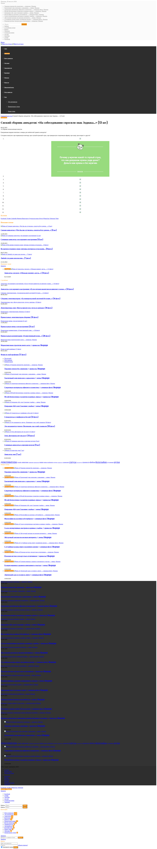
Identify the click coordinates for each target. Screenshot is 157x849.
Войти (15, 847)
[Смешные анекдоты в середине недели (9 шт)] (21, 441)
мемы (45, 462)
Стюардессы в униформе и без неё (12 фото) (21, 417)
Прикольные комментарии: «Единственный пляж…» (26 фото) (25, 336)
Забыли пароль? (23, 845)
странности (86, 462)
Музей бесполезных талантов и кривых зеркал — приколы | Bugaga (25, 11)
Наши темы (11, 111)
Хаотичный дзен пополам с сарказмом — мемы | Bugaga (21, 8)
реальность (59, 462)
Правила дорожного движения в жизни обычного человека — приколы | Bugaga (33, 718)
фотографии (101, 462)
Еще (5, 97)
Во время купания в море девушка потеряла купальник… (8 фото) (27, 249)
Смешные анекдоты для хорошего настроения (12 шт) (22, 239)
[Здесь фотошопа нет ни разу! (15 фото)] (19, 431)
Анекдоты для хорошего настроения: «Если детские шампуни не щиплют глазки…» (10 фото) (37, 289)
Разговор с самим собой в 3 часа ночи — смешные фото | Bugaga (26, 709)
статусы (72, 462)
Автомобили (8, 826)
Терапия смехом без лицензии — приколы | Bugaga (20, 6)
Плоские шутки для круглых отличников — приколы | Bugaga (23, 21)
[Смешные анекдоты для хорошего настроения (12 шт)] (21, 235)
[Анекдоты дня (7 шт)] (14, 450)
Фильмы (6, 77)
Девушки (6, 63)
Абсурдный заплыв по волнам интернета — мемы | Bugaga (22, 18)
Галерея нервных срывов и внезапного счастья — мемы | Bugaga (30, 565)
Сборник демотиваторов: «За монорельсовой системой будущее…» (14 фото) (30, 298)
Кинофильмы (8, 827)
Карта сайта (8, 771)
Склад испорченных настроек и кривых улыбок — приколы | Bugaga (25, 16)
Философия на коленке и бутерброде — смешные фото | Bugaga (24, 14)
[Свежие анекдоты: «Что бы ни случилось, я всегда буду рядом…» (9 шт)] (26, 226)
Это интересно (12, 102)
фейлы (92, 462)
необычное (50, 462)
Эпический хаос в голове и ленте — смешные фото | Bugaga (27, 575)
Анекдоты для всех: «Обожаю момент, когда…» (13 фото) (26, 273)
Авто (5, 48)
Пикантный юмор (9, 87)
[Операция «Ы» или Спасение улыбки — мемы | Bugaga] (25, 402)
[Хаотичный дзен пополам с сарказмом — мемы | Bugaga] (25, 374)
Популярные (8, 360)
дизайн (19, 462)
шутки (117, 462)
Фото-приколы (8, 92)
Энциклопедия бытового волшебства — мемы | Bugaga (23, 699)
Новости (6, 82)
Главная (3, 116)
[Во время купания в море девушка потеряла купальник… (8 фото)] (24, 245)
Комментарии (8, 361)
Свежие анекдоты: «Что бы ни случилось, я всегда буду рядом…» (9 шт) (29, 230)
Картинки (7, 73)
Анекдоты (7, 53)
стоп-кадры (79, 462)
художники (110, 462)
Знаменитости (8, 68)
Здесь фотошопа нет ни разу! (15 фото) (19, 435)
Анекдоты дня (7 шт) (12, 454)
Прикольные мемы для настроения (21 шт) (18, 326)
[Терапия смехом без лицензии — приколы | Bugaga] (23, 365)
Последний (7, 358)
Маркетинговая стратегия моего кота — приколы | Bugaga (24, 345)
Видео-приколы (8, 58)
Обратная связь (9, 773)
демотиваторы (9, 461)
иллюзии (31, 462)
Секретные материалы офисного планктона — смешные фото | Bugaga (26, 9)
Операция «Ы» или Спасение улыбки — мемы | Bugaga (21, 13)
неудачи (55, 462)
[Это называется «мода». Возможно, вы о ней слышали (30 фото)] (27, 422)
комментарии (36, 462)
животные (25, 462)
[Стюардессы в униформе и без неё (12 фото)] (21, 413)
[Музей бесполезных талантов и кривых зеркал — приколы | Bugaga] (28, 393)
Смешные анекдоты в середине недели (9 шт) (22, 445)
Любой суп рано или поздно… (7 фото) (16, 258)
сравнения (66, 462)
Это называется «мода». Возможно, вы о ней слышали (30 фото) (29, 426)
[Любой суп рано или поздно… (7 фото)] (16, 254)
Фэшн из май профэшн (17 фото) (13, 354)
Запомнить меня (8, 847)
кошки (42, 462)
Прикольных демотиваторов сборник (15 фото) (19, 317)
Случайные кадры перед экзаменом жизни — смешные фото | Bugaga (26, 19)
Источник (4, 215)
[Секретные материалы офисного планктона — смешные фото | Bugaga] (29, 383)
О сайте (6, 770)
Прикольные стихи (14, 106)
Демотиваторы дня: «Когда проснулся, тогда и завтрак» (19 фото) (27, 308)
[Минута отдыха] (12, 44)
